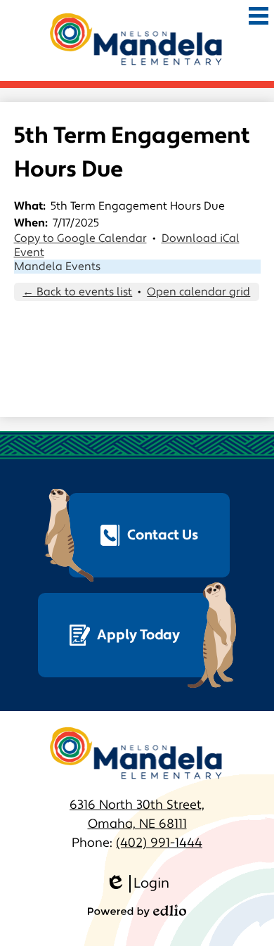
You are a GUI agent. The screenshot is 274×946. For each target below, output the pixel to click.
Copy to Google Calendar (80, 238)
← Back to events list (77, 292)
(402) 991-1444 (159, 843)
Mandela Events (57, 267)
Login (137, 884)
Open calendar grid (198, 292)
